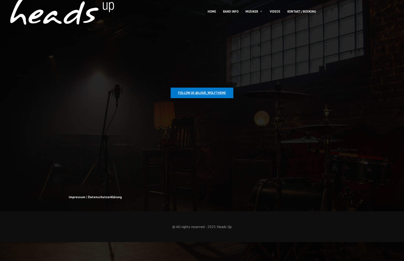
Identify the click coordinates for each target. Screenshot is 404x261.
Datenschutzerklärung (105, 197)
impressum (77, 197)
